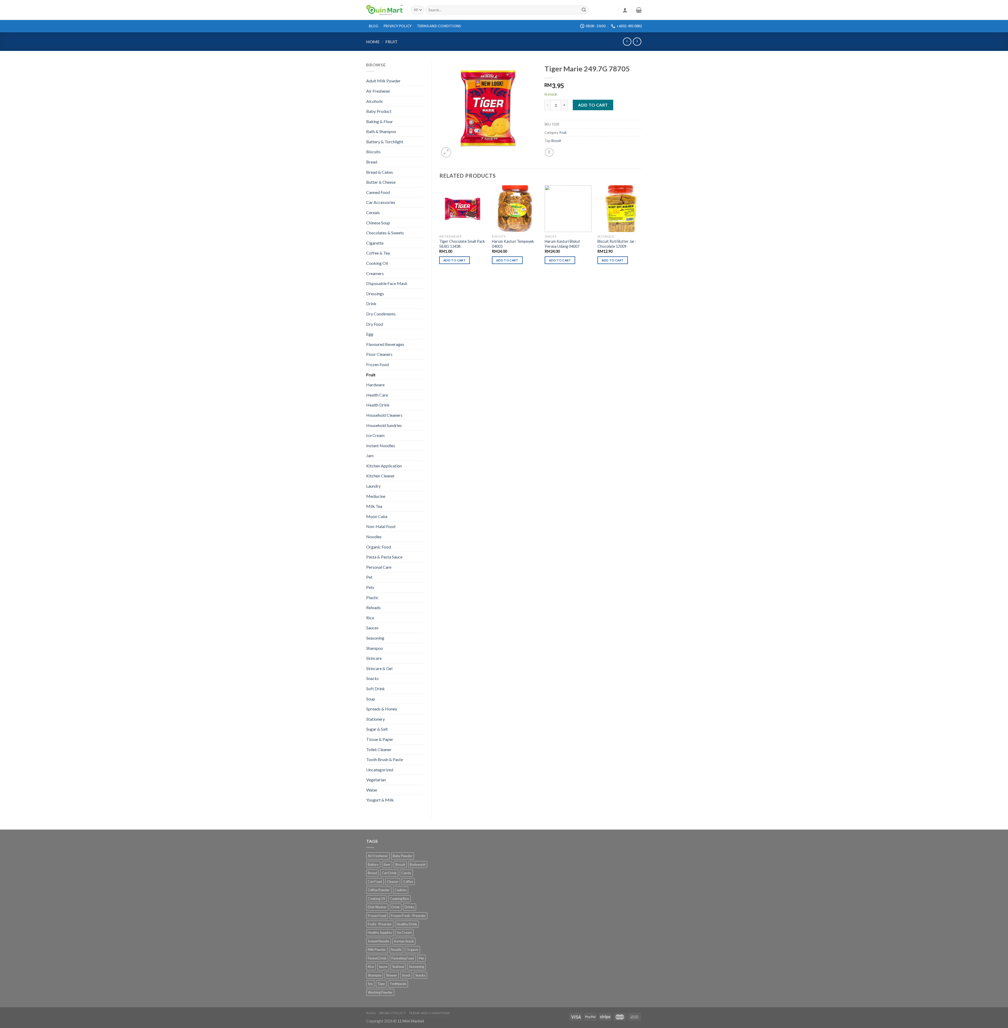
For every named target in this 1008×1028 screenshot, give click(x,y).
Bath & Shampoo (381, 131)
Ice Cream (375, 435)
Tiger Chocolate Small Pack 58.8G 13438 (462, 244)
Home (373, 41)
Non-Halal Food (380, 526)
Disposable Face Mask (386, 283)
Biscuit (556, 141)
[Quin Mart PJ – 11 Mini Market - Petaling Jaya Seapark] (384, 10)
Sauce (383, 966)
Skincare (374, 658)
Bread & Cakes (379, 172)
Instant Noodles (380, 445)
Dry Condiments (381, 313)
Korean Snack (404, 941)
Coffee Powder (379, 890)
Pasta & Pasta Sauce (384, 556)
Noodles (374, 536)
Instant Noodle (378, 941)
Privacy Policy (398, 26)
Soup (370, 698)
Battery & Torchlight (384, 141)
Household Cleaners (384, 415)
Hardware (375, 384)
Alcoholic (374, 101)
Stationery (375, 718)
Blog (374, 26)
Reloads (373, 607)
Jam (370, 455)
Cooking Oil (377, 263)
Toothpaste (398, 984)
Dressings (375, 293)
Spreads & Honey (381, 708)
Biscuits (373, 151)
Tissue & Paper (379, 739)
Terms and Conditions (439, 26)
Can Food (375, 881)
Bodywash (418, 864)
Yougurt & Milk (380, 799)
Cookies (401, 890)
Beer (387, 864)
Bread (371, 161)
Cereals (373, 212)
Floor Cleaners (379, 354)
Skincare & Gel (379, 668)
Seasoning (375, 637)
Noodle (396, 949)
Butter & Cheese (381, 182)
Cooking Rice (399, 899)
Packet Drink (377, 958)
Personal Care (378, 567)
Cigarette (375, 242)
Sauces (372, 627)
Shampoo (374, 648)
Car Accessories (380, 202)
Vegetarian (376, 779)
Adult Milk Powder (383, 80)
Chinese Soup (378, 222)
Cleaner (392, 881)
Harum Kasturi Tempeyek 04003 (513, 244)
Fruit (391, 41)
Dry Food (374, 323)
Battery (373, 864)
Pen (421, 958)
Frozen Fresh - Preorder (408, 916)
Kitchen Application (384, 465)
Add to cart (593, 104)
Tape (381, 984)
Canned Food (378, 192)
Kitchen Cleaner (380, 475)
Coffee (408, 881)
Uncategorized (379, 769)
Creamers (375, 273)
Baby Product (378, 111)
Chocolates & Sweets (385, 232)
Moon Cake (376, 516)
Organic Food (378, 546)
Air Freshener (378, 90)
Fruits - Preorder (380, 924)
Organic (412, 949)
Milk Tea (374, 506)
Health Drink (378, 404)
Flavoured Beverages (385, 344)
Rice (370, 617)
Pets (370, 587)
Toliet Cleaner (378, 749)
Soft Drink (375, 688)
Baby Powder (402, 856)
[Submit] (583, 10)
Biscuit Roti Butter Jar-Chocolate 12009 (616, 244)
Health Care (377, 394)
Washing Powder (380, 992)
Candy (406, 873)
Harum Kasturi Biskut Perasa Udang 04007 (562, 244)
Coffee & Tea (378, 252)
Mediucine (375, 496)
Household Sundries (384, 425)
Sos (370, 984)
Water (371, 789)
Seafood (398, 966)
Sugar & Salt (377, 728)
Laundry (373, 485)
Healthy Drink (407, 924)
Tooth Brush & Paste (384, 759)
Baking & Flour (379, 121)
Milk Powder (377, 949)
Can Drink (389, 873)
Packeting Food (402, 958)
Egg (369, 333)
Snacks (372, 678)
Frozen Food (377, 364)
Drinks (409, 907)
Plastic (372, 597)
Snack (406, 975)
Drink (371, 303)
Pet (369, 576)
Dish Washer (377, 907)
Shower (391, 975)
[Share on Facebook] (549, 152)
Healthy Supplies (380, 932)
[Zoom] (446, 152)
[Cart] (639, 10)
